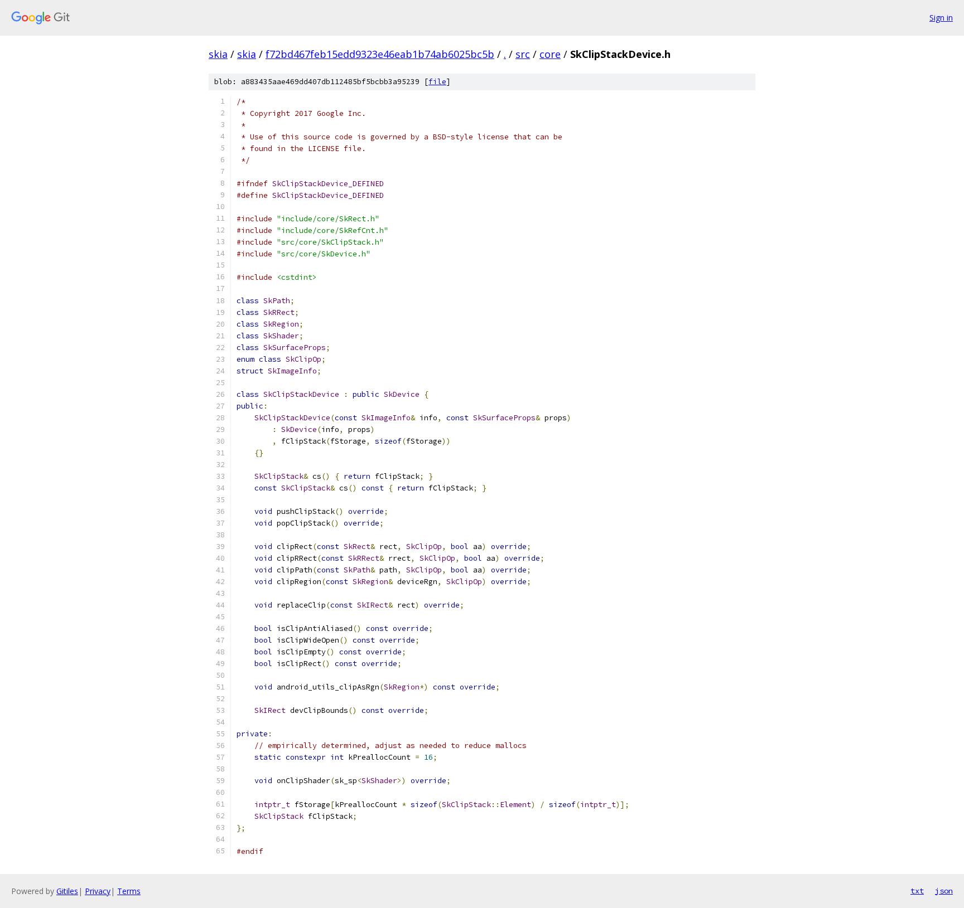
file (437, 81)
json (944, 891)
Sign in (941, 17)
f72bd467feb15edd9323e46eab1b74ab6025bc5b (380, 54)
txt (917, 891)
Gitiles (67, 891)
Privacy (97, 891)
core (550, 54)
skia (218, 54)
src (522, 54)
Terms (129, 891)
